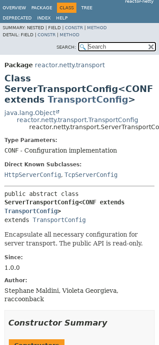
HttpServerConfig (32, 174)
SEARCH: (66, 47)
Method (97, 27)
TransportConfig (88, 99)
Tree (86, 7)
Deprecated (17, 17)
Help (62, 17)
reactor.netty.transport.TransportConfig (77, 119)
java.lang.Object (29, 112)
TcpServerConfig (90, 174)
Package (41, 7)
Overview (14, 7)
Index (44, 17)
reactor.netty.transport (70, 65)
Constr (74, 27)
